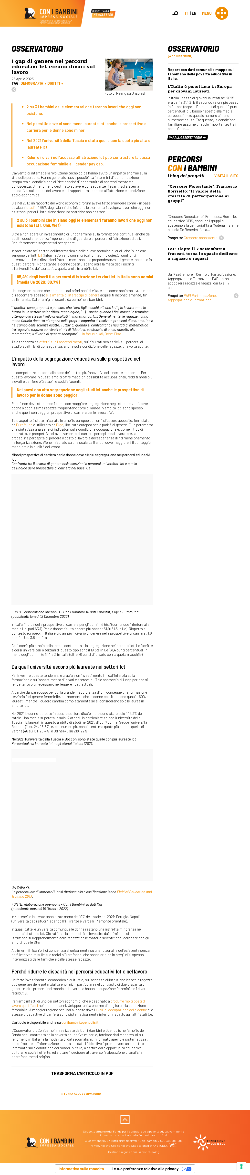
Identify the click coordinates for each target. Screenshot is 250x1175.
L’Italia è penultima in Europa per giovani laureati (200, 88)
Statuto (244, 76)
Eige (59, 425)
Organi (243, 71)
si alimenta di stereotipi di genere (72, 295)
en (194, 13)
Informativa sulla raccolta (81, 1168)
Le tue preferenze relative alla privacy (145, 1168)
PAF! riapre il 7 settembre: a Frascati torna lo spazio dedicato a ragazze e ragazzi (203, 254)
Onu (46, 225)
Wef (55, 225)
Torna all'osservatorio (82, 1093)
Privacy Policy (99, 1145)
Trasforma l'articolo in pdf (82, 1073)
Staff (242, 86)
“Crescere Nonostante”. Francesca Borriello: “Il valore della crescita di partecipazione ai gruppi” (202, 193)
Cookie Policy (119, 1145)
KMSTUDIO (160, 1145)
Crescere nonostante (201, 237)
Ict (40, 255)
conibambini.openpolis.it (80, 1022)
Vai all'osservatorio (186, 137)
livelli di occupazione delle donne (121, 1010)
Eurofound (24, 425)
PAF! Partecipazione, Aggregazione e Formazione (192, 297)
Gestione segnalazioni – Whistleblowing (133, 1152)
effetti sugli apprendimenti (60, 342)
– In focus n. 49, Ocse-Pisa (100, 334)
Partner (244, 81)
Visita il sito (226, 175)
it (186, 13)
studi (30, 207)
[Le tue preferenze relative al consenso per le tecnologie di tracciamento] (241, 1166)
